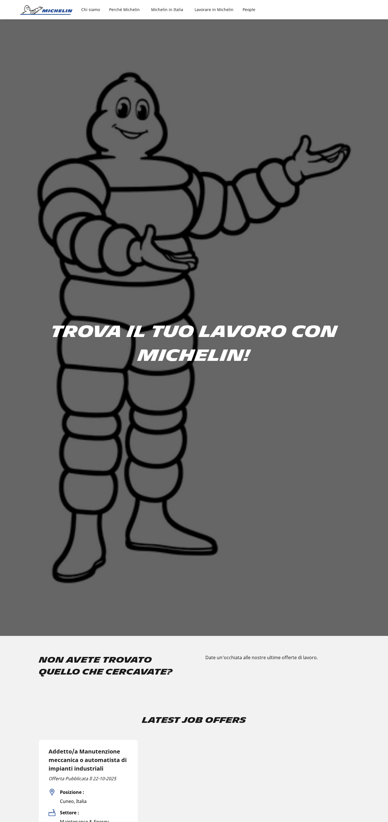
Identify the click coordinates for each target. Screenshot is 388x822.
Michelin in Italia (167, 9)
